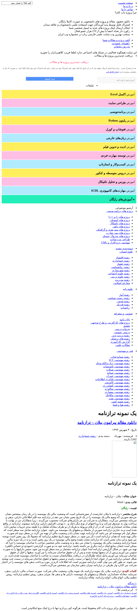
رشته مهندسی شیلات (118, 369)
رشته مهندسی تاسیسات (116, 366)
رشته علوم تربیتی (120, 276)
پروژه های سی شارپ (118, 233)
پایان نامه (125, 319)
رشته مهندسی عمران (118, 376)
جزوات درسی (122, 329)
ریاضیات (125, 307)
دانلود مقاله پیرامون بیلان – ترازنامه (107, 422)
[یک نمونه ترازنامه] (124, 476)
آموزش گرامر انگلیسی (48, 593)
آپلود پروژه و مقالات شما (116, 40)
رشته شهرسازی (121, 270)
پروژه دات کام (108, 596)
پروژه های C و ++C (119, 217)
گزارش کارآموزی (120, 341)
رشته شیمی (123, 301)
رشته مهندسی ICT (119, 360)
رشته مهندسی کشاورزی (116, 385)
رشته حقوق (123, 263)
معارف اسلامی (121, 283)
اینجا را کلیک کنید (112, 72)
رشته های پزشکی (120, 338)
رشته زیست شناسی (118, 298)
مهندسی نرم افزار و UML (115, 242)
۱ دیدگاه (132, 583)
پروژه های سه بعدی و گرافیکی (113, 229)
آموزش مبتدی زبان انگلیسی (68, 593)
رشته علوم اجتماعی (119, 273)
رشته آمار (124, 294)
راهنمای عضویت (121, 43)
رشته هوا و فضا (121, 404)
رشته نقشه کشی (120, 401)
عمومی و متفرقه (123, 313)
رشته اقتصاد (123, 257)
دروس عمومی (122, 332)
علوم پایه (128, 289)
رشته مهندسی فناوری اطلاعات (112, 379)
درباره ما (128, 6)
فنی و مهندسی (125, 351)
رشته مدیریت (122, 279)
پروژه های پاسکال (120, 223)
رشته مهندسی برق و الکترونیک (113, 363)
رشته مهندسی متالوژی (117, 388)
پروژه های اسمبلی (120, 220)
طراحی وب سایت (120, 239)
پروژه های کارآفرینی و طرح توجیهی (110, 322)
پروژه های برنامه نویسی (119, 211)
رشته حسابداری (121, 260)
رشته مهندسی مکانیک (118, 395)
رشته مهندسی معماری (117, 392)
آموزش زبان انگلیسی (105, 593)
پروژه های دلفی (121, 226)
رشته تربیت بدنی (120, 335)
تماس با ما (127, 9)
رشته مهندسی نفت (119, 398)
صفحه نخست (125, 3)
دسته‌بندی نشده (124, 248)
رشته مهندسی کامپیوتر (117, 382)
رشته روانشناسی (120, 267)
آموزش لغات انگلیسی (87, 593)
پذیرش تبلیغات (122, 46)
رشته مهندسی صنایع (118, 372)
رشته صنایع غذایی (120, 356)
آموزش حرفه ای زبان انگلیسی (125, 593)
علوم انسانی (126, 251)
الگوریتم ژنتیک (33, 593)
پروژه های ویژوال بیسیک (116, 236)
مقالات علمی (122, 345)
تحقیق (126, 325)
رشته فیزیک (123, 304)
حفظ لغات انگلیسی (122, 596)
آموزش (122, 94)
